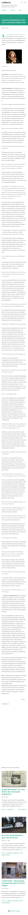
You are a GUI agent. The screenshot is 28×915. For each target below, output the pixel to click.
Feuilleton (4, 10)
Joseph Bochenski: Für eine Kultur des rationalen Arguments (13, 791)
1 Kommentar (10, 809)
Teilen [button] (23, 699)
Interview (12, 10)
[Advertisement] (14, 752)
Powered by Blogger (15, 911)
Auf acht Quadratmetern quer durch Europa (12, 836)
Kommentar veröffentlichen (14, 853)
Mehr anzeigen (22, 809)
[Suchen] (22, 2)
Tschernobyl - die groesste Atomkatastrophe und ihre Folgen (13, 883)
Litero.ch (6, 2)
